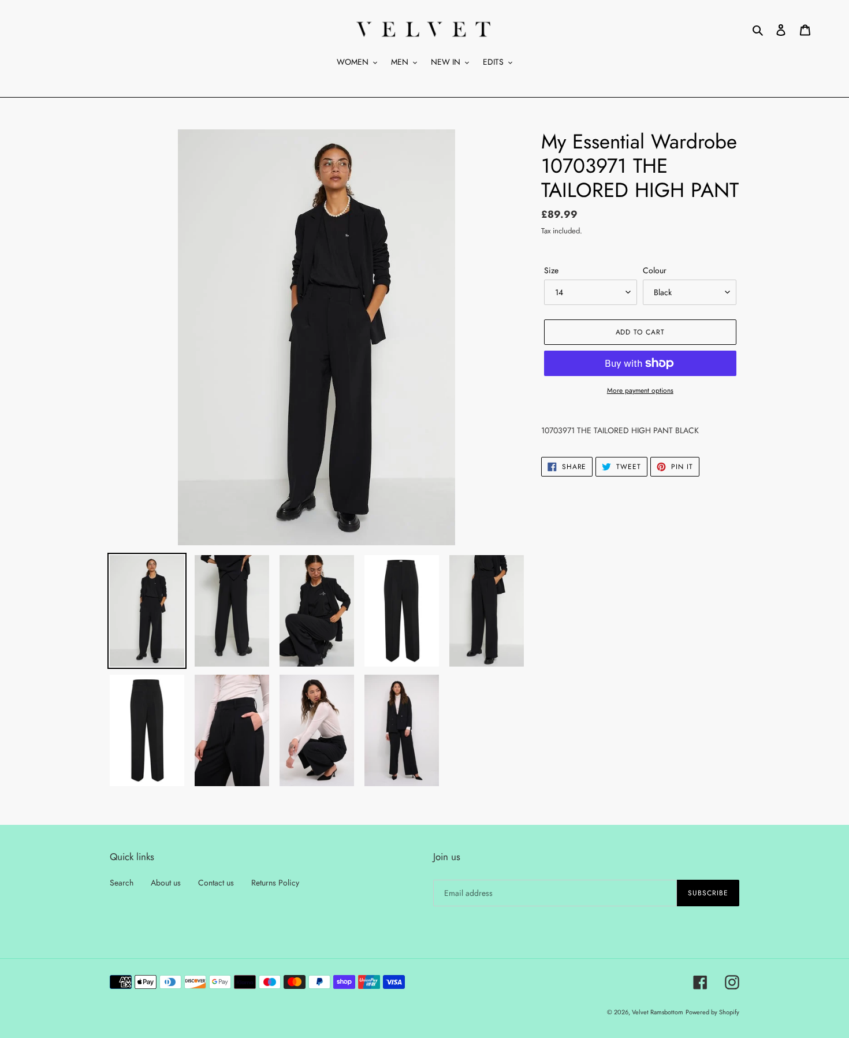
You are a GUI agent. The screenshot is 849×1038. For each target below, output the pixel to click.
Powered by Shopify (712, 1012)
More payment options (640, 390)
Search (121, 882)
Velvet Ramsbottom (657, 1012)
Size (551, 270)
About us (166, 882)
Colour (654, 270)
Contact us (216, 882)
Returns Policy (275, 882)
